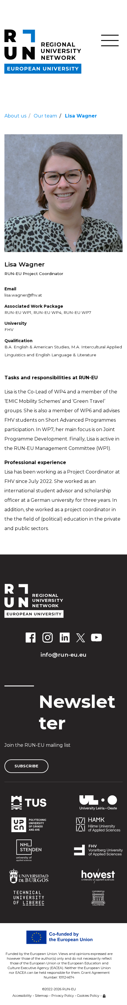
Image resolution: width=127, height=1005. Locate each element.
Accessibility (22, 996)
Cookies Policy (88, 996)
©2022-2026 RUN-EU (59, 989)
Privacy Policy (62, 996)
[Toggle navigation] (110, 40)
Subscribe (26, 766)
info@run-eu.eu (63, 654)
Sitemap (41, 996)
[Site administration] (104, 994)
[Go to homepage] (63, 601)
